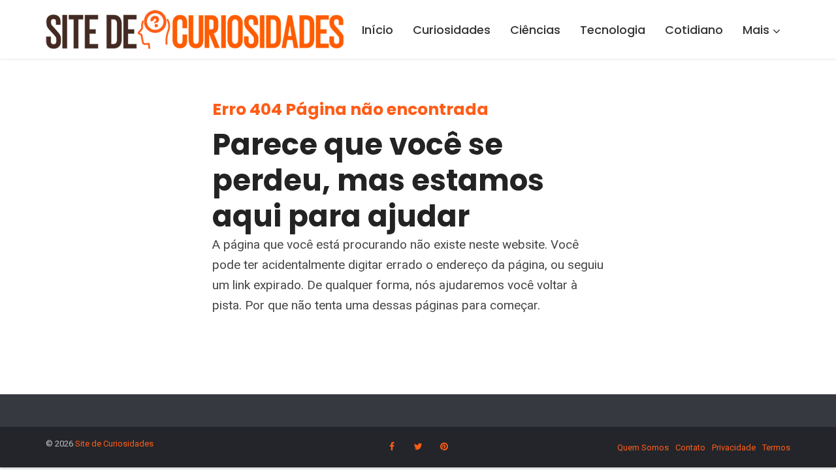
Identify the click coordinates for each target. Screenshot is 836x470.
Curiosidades (451, 30)
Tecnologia (612, 30)
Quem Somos (643, 447)
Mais (756, 30)
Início (377, 30)
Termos (776, 447)
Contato (690, 447)
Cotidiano (694, 30)
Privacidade (734, 447)
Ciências (535, 30)
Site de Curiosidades (114, 443)
